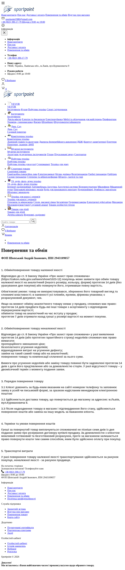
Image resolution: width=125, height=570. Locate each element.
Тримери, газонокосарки (20, 122)
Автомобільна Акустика (44, 186)
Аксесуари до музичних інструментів (26, 154)
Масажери (117, 202)
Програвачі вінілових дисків (28, 189)
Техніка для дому (60, 164)
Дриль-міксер (14, 119)
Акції (10, 533)
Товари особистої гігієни (62, 205)
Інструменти (13, 109)
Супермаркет (43, 164)
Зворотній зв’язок (16, 509)
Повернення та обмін (56, 15)
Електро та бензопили (33, 119)
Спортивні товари (20, 168)
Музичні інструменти (22, 149)
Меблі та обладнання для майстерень (82, 119)
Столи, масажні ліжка (44, 202)
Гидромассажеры (77, 202)
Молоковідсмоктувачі (18, 205)
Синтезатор (80, 154)
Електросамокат (46, 174)
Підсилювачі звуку (64, 154)
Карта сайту (13, 517)
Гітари (50, 154)
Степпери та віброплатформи (42, 177)
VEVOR (15, 104)
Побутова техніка (37, 109)
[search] (33, 221)
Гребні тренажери (97, 174)
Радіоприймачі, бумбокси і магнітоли (97, 189)
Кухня (24, 109)
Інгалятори (62, 202)
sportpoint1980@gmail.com (18, 19)
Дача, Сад (16, 126)
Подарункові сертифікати (20, 527)
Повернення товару (17, 514)
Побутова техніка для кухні (21, 164)
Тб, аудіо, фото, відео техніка (26, 181)
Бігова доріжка (63, 174)
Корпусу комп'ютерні (95, 142)
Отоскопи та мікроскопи (20, 202)
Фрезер (37, 122)
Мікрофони (103, 186)
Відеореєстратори (88, 186)
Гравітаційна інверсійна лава (22, 174)
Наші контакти (9, 15)
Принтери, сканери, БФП (20, 144)
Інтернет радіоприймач (19, 186)
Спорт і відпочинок (57, 109)
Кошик (8, 235)
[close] (4, 32)
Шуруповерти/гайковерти (67, 122)
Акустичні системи (68, 186)
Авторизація (11, 226)
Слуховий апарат (39, 205)
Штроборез (47, 122)
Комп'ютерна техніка (22, 136)
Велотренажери (79, 174)
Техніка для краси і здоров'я (25, 196)
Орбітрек (112, 174)
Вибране (10, 80)
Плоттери (112, 142)
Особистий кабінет (17, 543)
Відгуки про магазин (79, 15)
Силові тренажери (16, 177)
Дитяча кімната (15, 214)
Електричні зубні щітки (99, 202)
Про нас (21, 15)
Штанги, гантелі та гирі (70, 177)
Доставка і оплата (35, 15)
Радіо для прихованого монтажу (60, 189)
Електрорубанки (54, 119)
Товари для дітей (20, 209)
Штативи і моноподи (18, 192)
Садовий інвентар (16, 132)
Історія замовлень (16, 546)
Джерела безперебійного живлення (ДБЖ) (61, 142)
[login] (3, 84)
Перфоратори (109, 119)
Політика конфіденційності (21, 498)
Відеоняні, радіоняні (34, 214)
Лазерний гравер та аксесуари (23, 142)
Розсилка (12, 551)
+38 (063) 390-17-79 (23, 22)
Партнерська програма (19, 530)
